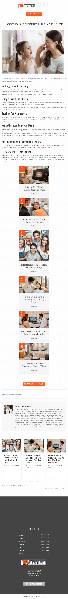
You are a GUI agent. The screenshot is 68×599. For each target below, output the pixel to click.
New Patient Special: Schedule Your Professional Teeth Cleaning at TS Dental (34, 365)
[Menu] (64, 6)
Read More (34, 194)
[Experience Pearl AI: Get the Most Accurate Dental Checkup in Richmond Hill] (34, 319)
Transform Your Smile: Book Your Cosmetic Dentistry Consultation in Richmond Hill (56, 456)
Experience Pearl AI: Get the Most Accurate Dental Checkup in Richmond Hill (34, 332)
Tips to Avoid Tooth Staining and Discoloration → (55, 488)
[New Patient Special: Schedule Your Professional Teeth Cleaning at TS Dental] (34, 351)
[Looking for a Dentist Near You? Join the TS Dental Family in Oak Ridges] (34, 246)
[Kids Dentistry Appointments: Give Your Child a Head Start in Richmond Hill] (34, 207)
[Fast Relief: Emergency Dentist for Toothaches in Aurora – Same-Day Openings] (34, 284)
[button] (34, 384)
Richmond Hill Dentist (41, 596)
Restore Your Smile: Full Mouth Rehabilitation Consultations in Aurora (34, 188)
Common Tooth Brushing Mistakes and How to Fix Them (45, 159)
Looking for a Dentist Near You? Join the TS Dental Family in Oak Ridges (34, 266)
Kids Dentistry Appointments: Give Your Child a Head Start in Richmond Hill (34, 220)
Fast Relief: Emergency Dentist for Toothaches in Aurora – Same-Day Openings (34, 299)
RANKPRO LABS (33, 596)
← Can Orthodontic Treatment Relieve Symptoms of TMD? (14, 485)
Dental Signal (4, 161)
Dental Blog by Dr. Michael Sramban (13, 394)
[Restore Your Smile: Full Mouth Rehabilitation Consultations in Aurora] (34, 175)
